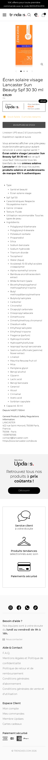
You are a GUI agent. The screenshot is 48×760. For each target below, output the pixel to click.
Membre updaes (34, 109)
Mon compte (11, 708)
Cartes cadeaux (12, 723)
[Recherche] (29, 15)
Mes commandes (13, 713)
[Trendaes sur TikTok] (35, 607)
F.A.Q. (6, 653)
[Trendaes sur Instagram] (10, 607)
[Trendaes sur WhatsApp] (27, 607)
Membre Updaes (13, 718)
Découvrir (24, 490)
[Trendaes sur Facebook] (19, 607)
